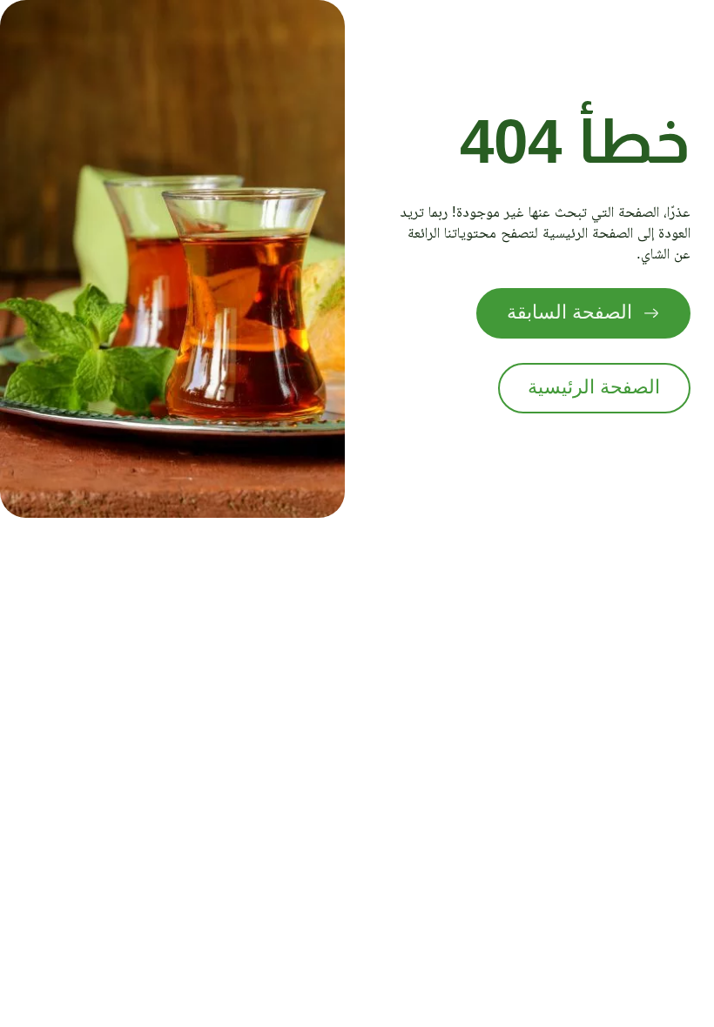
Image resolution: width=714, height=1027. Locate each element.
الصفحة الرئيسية (594, 387)
